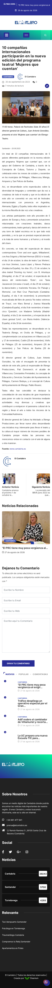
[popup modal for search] (45, 35)
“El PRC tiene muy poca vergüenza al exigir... (31, 686)
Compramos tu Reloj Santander (16, 941)
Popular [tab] (23, 674)
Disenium (34, 978)
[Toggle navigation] (6, 35)
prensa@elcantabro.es (17, 825)
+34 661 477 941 (14, 820)
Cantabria (8, 77)
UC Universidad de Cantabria (31, 733)
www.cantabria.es (18, 449)
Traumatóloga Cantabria (13, 935)
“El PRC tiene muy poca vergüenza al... (25, 547)
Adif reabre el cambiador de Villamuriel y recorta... (33, 720)
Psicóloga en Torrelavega (13, 928)
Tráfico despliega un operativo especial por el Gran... (32, 703)
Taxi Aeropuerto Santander (14, 922)
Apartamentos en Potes (12, 948)
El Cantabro (30, 76)
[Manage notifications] (45, 982)
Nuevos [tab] (10, 674)
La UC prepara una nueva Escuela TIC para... (32, 737)
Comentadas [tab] (40, 674)
